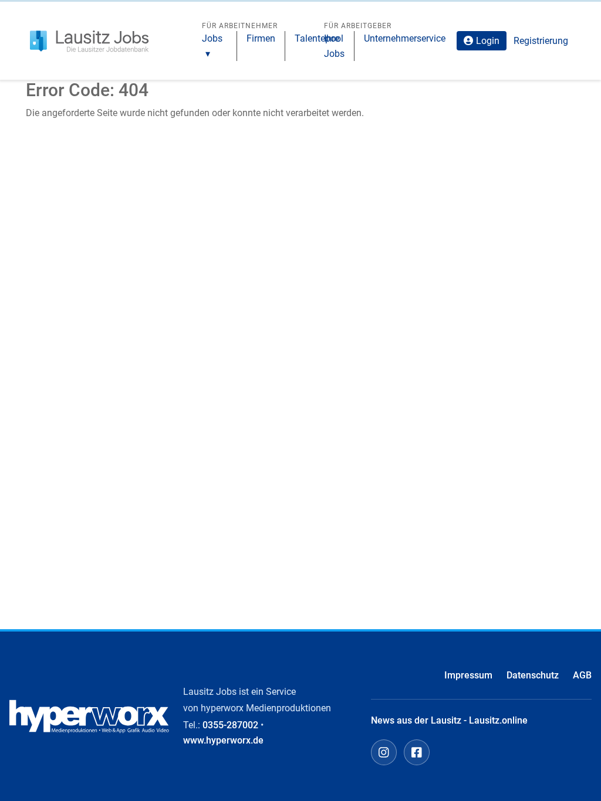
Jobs (212, 38)
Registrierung (541, 40)
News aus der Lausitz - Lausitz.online (449, 720)
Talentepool (319, 38)
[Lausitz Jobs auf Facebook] (417, 752)
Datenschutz (533, 675)
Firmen (261, 38)
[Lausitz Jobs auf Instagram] (384, 752)
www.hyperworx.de (223, 740)
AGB (582, 675)
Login (487, 40)
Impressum (468, 675)
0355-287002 (230, 725)
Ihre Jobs (334, 46)
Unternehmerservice (404, 38)
